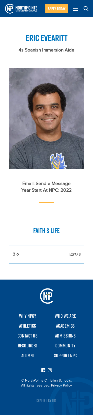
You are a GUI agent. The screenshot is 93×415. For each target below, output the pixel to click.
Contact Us (28, 336)
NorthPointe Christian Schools (21, 9)
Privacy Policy (61, 385)
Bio (15, 254)
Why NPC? (27, 316)
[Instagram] (50, 370)
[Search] (86, 9)
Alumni (27, 355)
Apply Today (56, 9)
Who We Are (65, 316)
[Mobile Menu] (76, 9)
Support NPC (65, 355)
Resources (27, 345)
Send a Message (53, 183)
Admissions (65, 336)
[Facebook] (43, 370)
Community (65, 345)
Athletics (27, 326)
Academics (65, 326)
